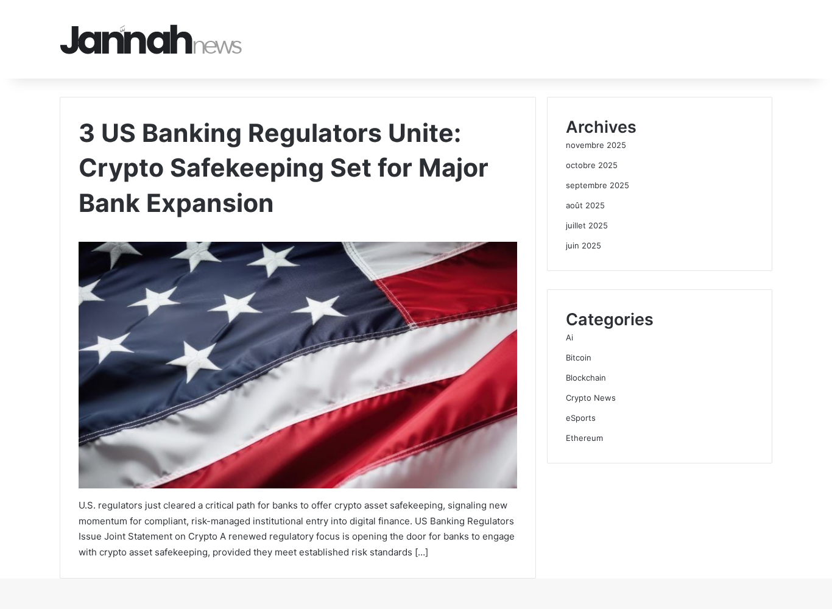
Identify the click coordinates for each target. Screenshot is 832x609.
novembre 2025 (596, 145)
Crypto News (591, 398)
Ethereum (584, 438)
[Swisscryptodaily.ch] (151, 39)
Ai (569, 337)
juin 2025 (583, 245)
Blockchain (586, 377)
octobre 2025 (592, 165)
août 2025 (585, 205)
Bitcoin (578, 357)
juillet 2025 (587, 225)
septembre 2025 (597, 185)
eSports (581, 418)
